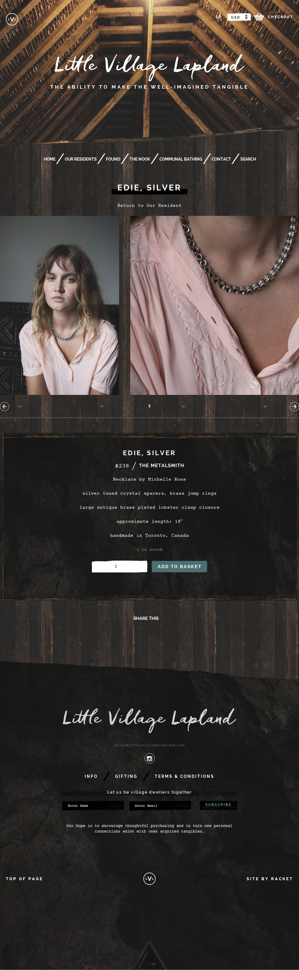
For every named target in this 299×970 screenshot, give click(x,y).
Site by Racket (269, 878)
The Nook (140, 159)
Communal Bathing (180, 159)
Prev (4, 406)
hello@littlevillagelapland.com (149, 745)
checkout (280, 17)
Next (294, 406)
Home (49, 159)
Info (91, 776)
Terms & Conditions (184, 776)
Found (113, 159)
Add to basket (179, 566)
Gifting (126, 776)
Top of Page (24, 878)
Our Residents (81, 159)
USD (235, 18)
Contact (221, 159)
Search (248, 159)
